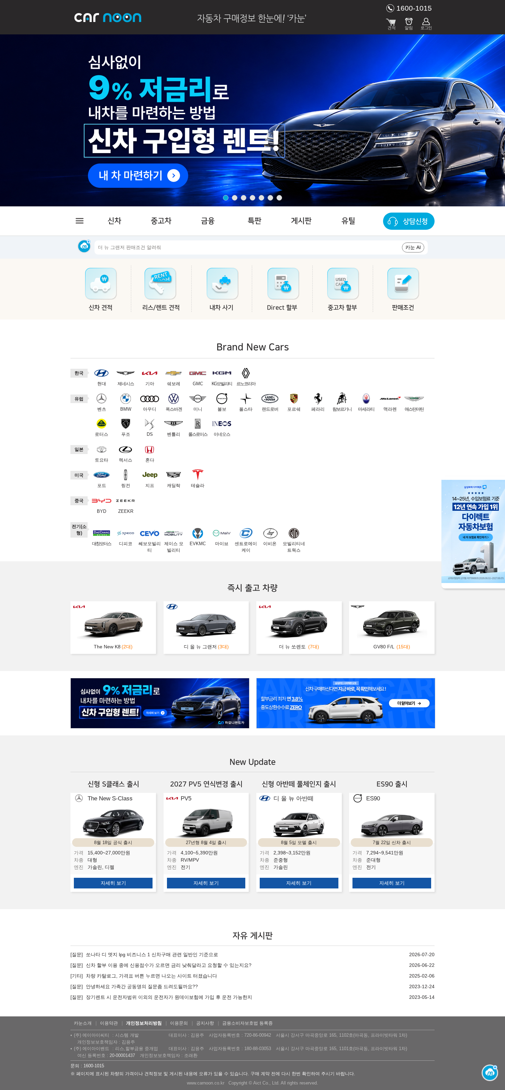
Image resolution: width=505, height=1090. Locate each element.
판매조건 (403, 307)
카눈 (108, 17)
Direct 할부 (282, 307)
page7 (279, 198)
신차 (114, 221)
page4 (252, 198)
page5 (261, 198)
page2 (234, 198)
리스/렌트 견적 (161, 307)
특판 (254, 221)
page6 (270, 198)
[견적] (391, 22)
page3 (243, 198)
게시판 (301, 221)
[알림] (408, 22)
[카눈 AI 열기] (488, 1072)
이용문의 (179, 1023)
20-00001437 (122, 1055)
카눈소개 (83, 1023)
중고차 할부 (342, 307)
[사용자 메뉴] (426, 22)
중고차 (161, 221)
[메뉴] (79, 220)
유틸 (348, 221)
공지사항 (205, 1023)
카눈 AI (413, 247)
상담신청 (415, 221)
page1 (225, 198)
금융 (208, 221)
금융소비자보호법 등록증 (247, 1023)
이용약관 (109, 1023)
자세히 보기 (113, 883)
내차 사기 (221, 307)
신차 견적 (100, 307)
